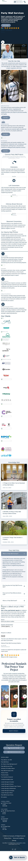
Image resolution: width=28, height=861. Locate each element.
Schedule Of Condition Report (8, 768)
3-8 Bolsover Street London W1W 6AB (6, 804)
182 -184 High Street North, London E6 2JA (8, 812)
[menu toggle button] (25, 1)
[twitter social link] (15, 849)
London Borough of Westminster (8, 788)
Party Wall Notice (5, 761)
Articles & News (4, 772)
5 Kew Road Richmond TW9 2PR (5, 820)
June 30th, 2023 (7, 516)
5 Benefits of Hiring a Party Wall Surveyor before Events (12, 512)
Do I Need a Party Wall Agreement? (9, 764)
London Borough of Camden (7, 781)
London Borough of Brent (7, 792)
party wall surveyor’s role (17, 239)
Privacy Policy (7, 838)
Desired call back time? (7, 624)
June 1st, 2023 (7, 487)
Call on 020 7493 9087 (14, 748)
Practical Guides (4, 774)
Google (11, 657)
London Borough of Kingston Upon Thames (11, 786)
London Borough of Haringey (7, 790)
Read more (14, 194)
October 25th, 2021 (8, 542)
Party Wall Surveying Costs (7, 770)
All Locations (4, 797)
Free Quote (6, 59)
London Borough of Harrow (7, 784)
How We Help (3, 58)
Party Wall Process (15, 58)
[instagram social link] (12, 849)
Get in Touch (6, 25)
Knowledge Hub (21, 58)
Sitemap (14, 840)
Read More (5, 117)
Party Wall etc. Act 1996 (6, 759)
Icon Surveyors (11, 836)
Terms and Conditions (18, 838)
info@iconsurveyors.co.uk (15, 751)
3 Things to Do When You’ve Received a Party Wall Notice (14, 484)
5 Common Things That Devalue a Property (12, 538)
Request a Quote (19, 1)
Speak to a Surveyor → (14, 730)
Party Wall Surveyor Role (6, 766)
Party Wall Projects (9, 58)
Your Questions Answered (7, 777)
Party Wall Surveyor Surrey (7, 794)
